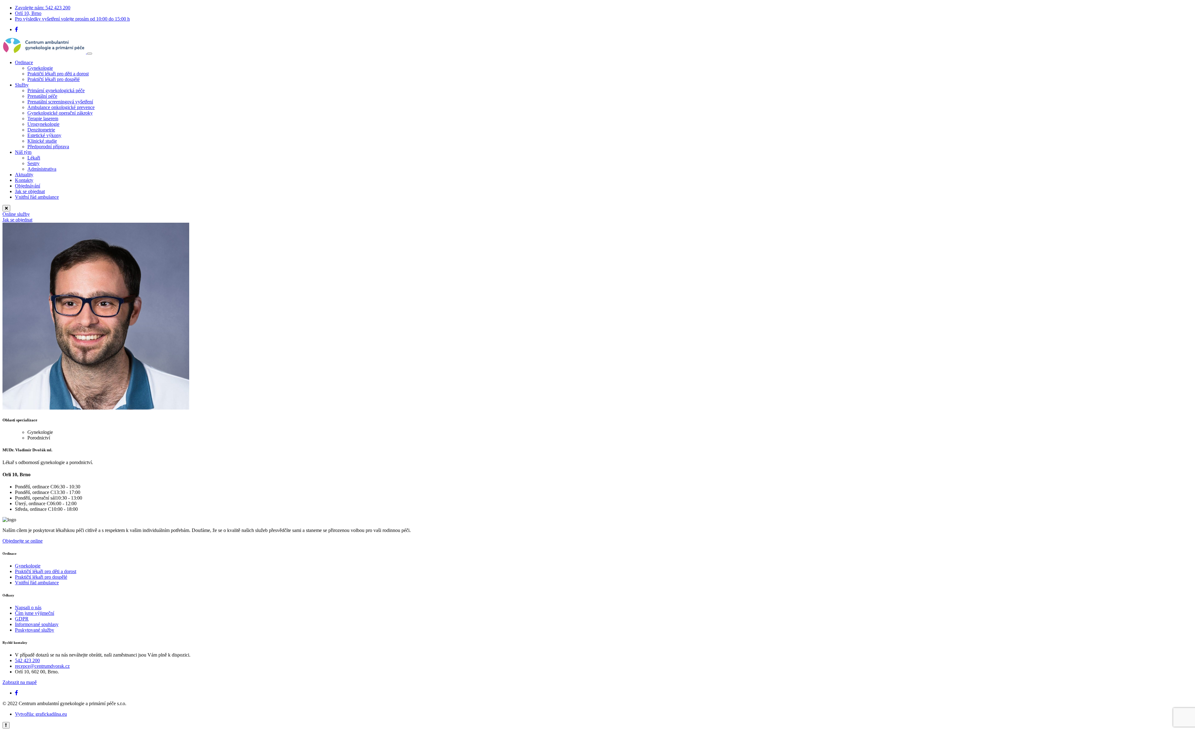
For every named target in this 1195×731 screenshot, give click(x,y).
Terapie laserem (42, 118)
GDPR (22, 618)
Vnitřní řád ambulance (37, 197)
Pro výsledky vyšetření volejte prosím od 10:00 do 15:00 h (72, 18)
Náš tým (23, 152)
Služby (22, 85)
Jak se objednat (30, 191)
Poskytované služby (34, 630)
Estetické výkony (44, 135)
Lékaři (33, 157)
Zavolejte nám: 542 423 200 (42, 7)
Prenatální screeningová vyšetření (60, 101)
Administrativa (41, 169)
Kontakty (24, 180)
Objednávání (27, 185)
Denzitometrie (41, 129)
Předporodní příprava (48, 146)
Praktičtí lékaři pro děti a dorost (58, 73)
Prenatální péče (42, 96)
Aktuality (24, 174)
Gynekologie (40, 68)
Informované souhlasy (37, 624)
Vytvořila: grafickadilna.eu (41, 714)
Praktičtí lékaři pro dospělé (53, 79)
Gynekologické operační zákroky (60, 113)
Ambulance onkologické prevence (61, 107)
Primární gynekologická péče (56, 90)
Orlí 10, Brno (28, 13)
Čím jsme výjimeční (34, 613)
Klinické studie (42, 141)
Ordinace (24, 62)
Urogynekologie (43, 124)
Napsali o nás (28, 607)
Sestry (33, 163)
